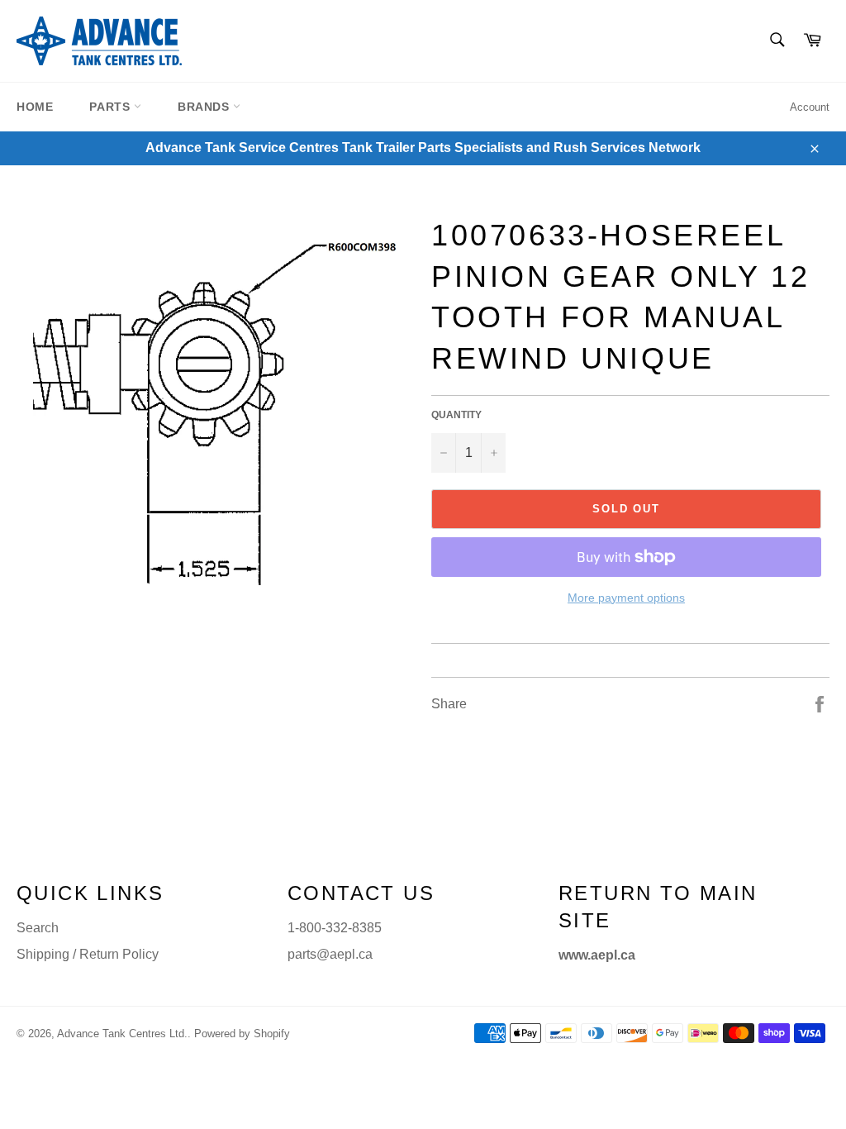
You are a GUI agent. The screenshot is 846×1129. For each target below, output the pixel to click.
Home (35, 106)
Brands (205, 106)
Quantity (456, 415)
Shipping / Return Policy (88, 954)
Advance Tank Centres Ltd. (122, 1033)
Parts (111, 106)
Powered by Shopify (242, 1033)
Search (38, 928)
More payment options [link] (626, 597)
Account (809, 107)
